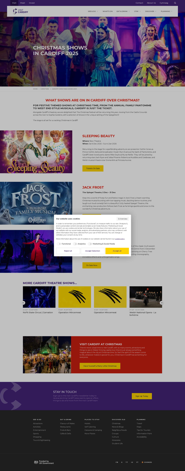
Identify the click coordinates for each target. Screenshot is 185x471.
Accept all (117, 251)
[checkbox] (63, 244)
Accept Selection (92, 251)
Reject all (68, 251)
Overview (123, 219)
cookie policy (120, 239)
